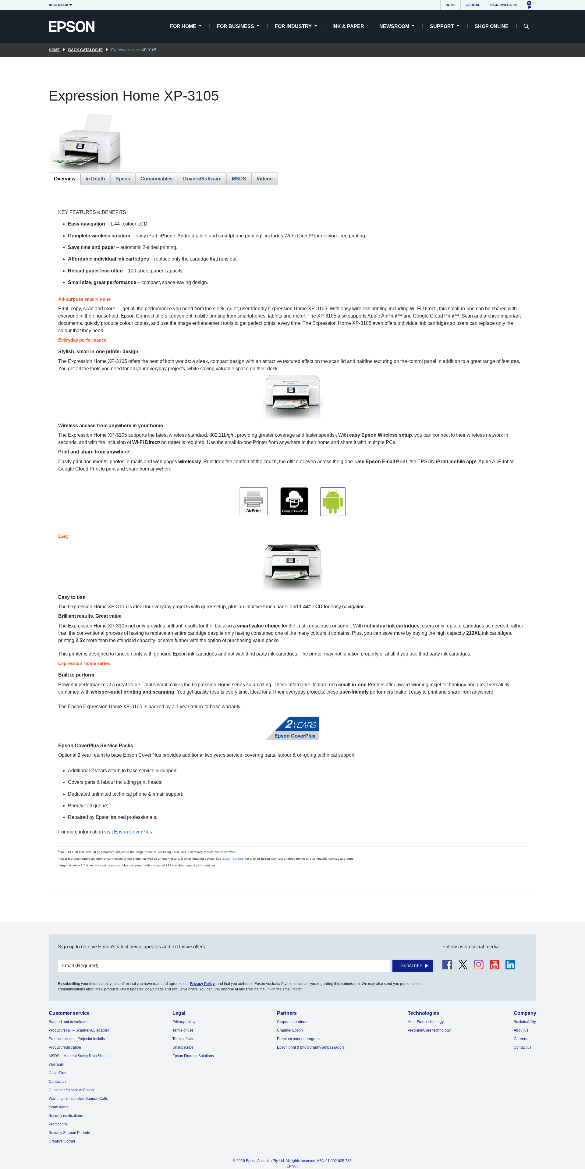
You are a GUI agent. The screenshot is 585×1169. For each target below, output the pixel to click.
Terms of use (182, 1030)
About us (521, 1030)
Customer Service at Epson (71, 1090)
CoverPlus (57, 1073)
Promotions (58, 1124)
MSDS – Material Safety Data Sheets (79, 1056)
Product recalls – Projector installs (77, 1039)
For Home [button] (183, 26)
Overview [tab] (64, 178)
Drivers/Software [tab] (202, 178)
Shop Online (492, 26)
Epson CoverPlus (133, 831)
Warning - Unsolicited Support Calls (78, 1098)
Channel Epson (290, 1030)
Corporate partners (292, 1022)
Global (473, 5)
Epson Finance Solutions (193, 1056)
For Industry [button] (294, 26)
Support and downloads (68, 1022)
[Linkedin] (510, 964)
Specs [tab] (122, 178)
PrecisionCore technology (429, 1030)
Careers (520, 1039)
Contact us (57, 1081)
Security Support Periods (69, 1133)
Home (450, 5)
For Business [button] (236, 26)
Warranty (56, 1064)
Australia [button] (58, 5)
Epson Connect (233, 858)
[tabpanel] (292, 538)
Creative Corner (62, 1141)
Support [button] (442, 26)
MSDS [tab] (239, 178)
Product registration (65, 1047)
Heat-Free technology (426, 1022)
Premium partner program (298, 1039)
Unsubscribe (182, 1047)
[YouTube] (494, 964)
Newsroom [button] (394, 26)
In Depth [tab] (95, 178)
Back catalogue (85, 50)
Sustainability (525, 1022)
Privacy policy (183, 1022)
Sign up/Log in (503, 5)
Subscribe (411, 965)
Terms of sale (183, 1039)
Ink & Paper (348, 26)
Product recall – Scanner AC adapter (79, 1030)
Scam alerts (58, 1107)
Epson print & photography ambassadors (311, 1047)
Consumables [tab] (156, 178)
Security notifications (66, 1116)
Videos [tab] (265, 178)
